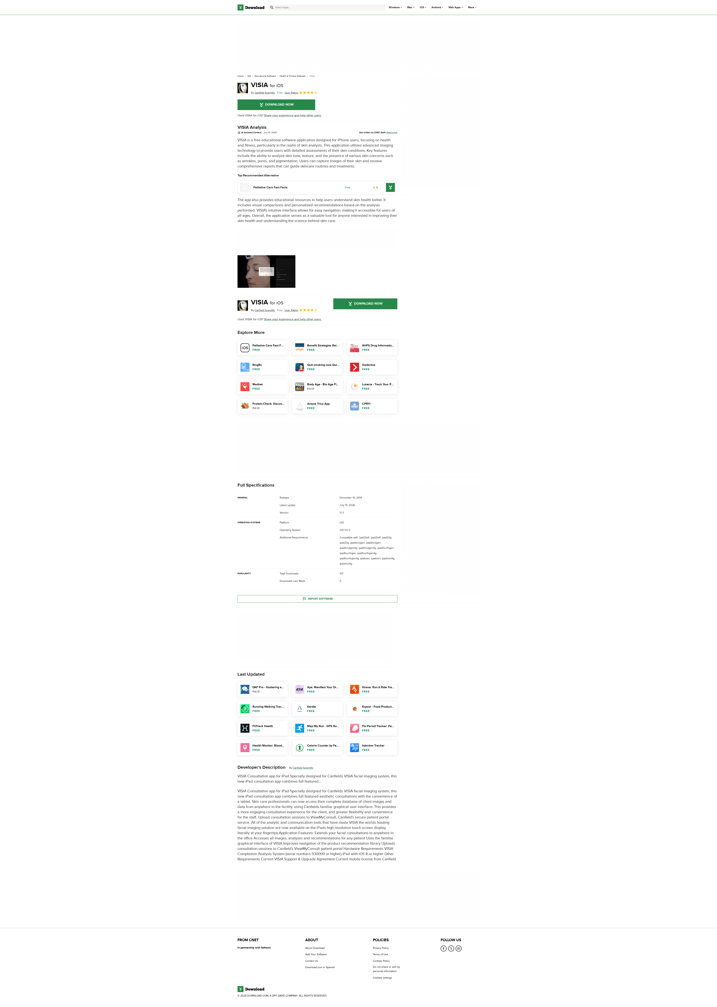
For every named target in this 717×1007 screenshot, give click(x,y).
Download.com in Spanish (320, 967)
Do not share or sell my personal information (386, 969)
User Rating (291, 92)
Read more (392, 132)
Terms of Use (380, 954)
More (471, 7)
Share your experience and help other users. (293, 115)
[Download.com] (251, 7)
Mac (409, 7)
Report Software (320, 598)
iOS (422, 7)
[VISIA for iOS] (243, 88)
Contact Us (311, 961)
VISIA (267, 85)
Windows (394, 7)
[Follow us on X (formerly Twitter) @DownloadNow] (451, 949)
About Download (315, 948)
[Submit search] (272, 7)
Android (436, 7)
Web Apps (454, 7)
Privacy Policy (381, 948)
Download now (279, 105)
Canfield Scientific (303, 767)
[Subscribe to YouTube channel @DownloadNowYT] (459, 949)
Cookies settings (382, 977)
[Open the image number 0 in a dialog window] (266, 271)
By (263, 92)
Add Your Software (316, 954)
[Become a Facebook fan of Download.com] (444, 949)
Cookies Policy (381, 961)
